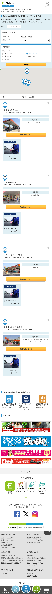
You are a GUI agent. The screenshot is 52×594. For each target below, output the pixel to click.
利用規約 (30, 555)
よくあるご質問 (6, 545)
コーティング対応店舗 (35, 540)
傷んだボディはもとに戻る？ (11, 563)
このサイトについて (8, 538)
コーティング (33, 53)
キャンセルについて (8, 547)
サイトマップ (32, 565)
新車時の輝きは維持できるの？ (12, 558)
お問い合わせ (32, 576)
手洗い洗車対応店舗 (34, 538)
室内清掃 (8, 56)
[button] (27, 71)
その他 (7, 59)
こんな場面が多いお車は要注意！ (13, 560)
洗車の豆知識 (6, 542)
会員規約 (4, 573)
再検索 (26, 65)
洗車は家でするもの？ (9, 555)
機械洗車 (31, 56)
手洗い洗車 (9, 53)
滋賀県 (12, 9)
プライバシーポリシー (35, 563)
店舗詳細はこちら (26, 134)
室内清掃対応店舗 (33, 542)
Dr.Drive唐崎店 (26, 9)
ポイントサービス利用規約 (36, 558)
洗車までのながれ (7, 540)
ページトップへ (26, 472)
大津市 (18, 9)
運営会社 (30, 573)
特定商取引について (34, 560)
